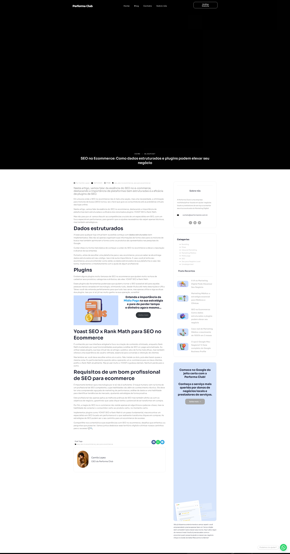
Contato (147, 6)
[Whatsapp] (190, 222)
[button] (153, 442)
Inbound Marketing (189, 250)
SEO (183, 259)
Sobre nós (161, 6)
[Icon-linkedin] (195, 222)
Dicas (184, 247)
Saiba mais (143, 315)
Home (127, 6)
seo (115, 183)
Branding (185, 244)
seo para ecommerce (142, 183)
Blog (136, 6)
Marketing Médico (189, 253)
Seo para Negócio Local (191, 261)
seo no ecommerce (125, 183)
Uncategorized (187, 264)
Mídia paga (186, 256)
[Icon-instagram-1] (199, 222)
